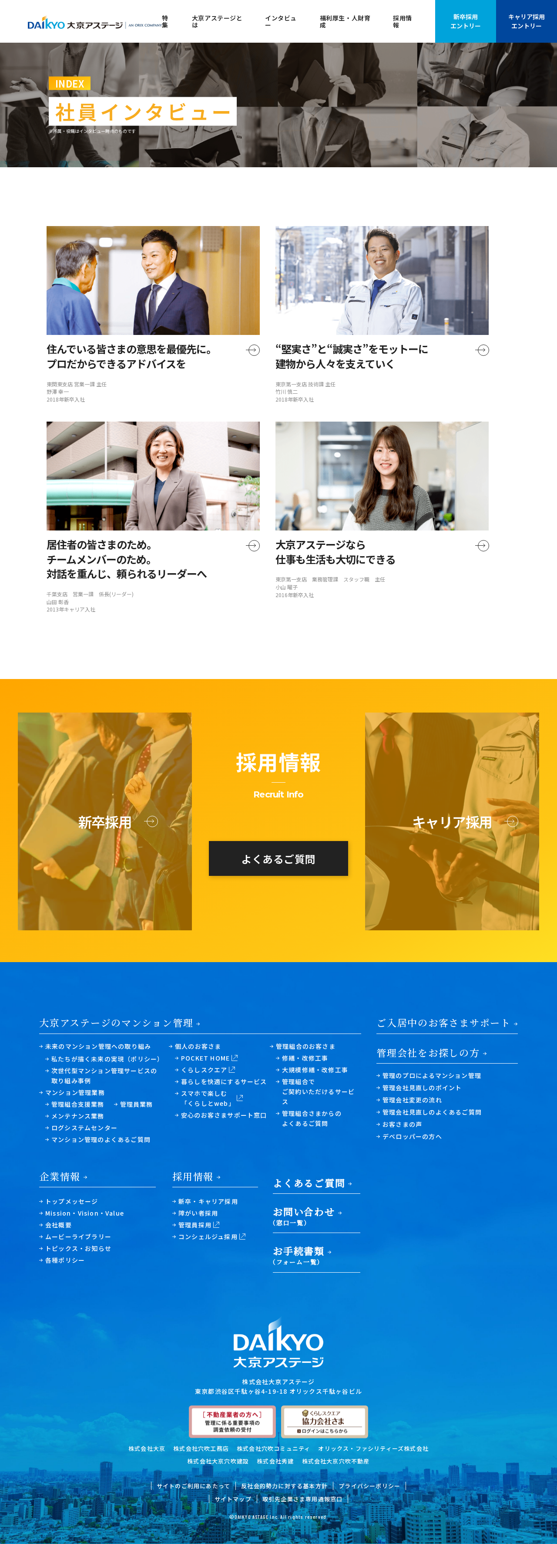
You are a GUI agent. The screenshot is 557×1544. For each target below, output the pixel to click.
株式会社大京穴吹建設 (218, 1461)
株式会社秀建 (275, 1461)
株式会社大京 (146, 1448)
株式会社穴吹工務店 (201, 1448)
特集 (165, 21)
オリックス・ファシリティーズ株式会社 (373, 1448)
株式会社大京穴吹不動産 (336, 1461)
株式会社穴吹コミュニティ (273, 1448)
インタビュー (281, 21)
